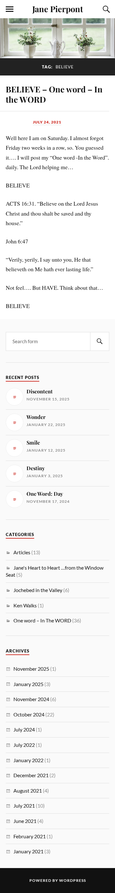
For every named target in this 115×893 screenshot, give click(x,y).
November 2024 (31, 699)
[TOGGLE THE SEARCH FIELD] (105, 9)
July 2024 (24, 729)
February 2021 (29, 836)
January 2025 (28, 684)
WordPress (72, 880)
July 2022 (24, 745)
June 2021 (24, 821)
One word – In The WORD (42, 620)
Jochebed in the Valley (37, 590)
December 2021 (31, 775)
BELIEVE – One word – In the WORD (54, 94)
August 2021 (27, 790)
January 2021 (28, 851)
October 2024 (28, 714)
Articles (21, 552)
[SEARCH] (99, 341)
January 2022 (28, 760)
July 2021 (24, 805)
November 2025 (31, 669)
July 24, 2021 (47, 122)
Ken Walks (25, 605)
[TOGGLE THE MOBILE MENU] (9, 9)
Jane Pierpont (57, 8)
